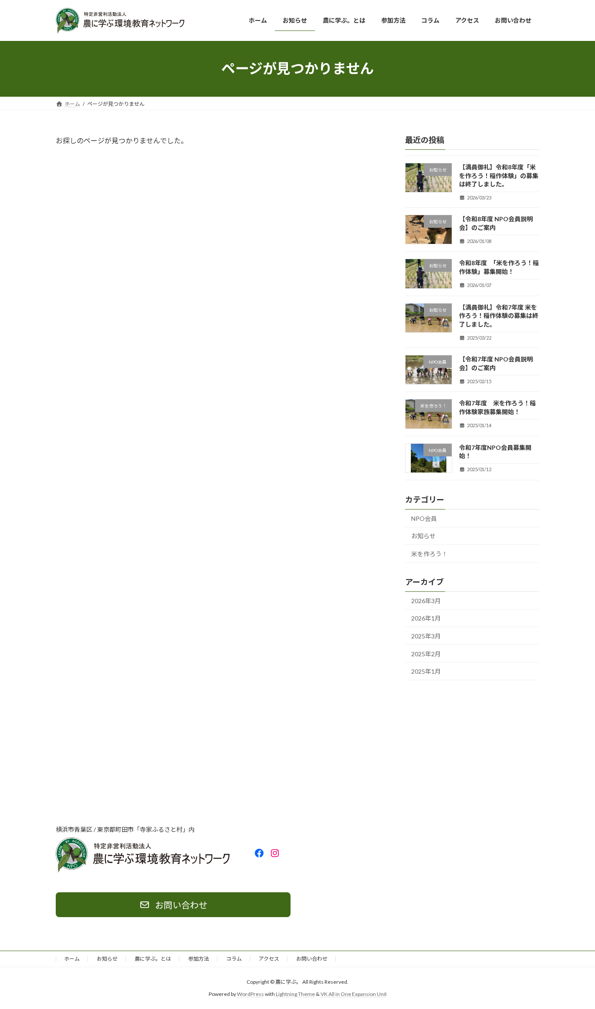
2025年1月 (426, 671)
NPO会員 (424, 518)
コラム (234, 958)
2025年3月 (426, 636)
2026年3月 (426, 600)
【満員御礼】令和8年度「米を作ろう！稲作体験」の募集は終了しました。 (498, 175)
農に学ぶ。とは (153, 958)
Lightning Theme (295, 994)
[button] (173, 904)
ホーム (72, 958)
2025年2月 (426, 653)
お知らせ (423, 536)
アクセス (269, 958)
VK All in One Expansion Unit (354, 994)
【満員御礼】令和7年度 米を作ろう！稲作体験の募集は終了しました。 (498, 315)
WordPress (250, 994)
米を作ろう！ (429, 553)
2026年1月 (426, 618)
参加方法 (198, 958)
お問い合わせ (312, 958)
